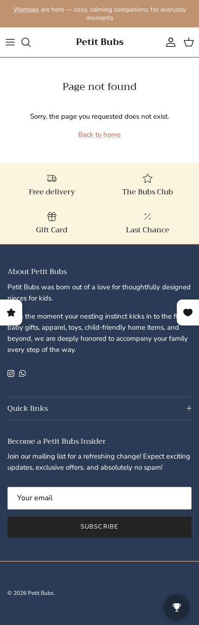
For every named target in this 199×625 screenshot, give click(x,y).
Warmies (26, 9)
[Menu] (10, 42)
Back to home (99, 134)
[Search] (30, 42)
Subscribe (99, 527)
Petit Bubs (41, 593)
